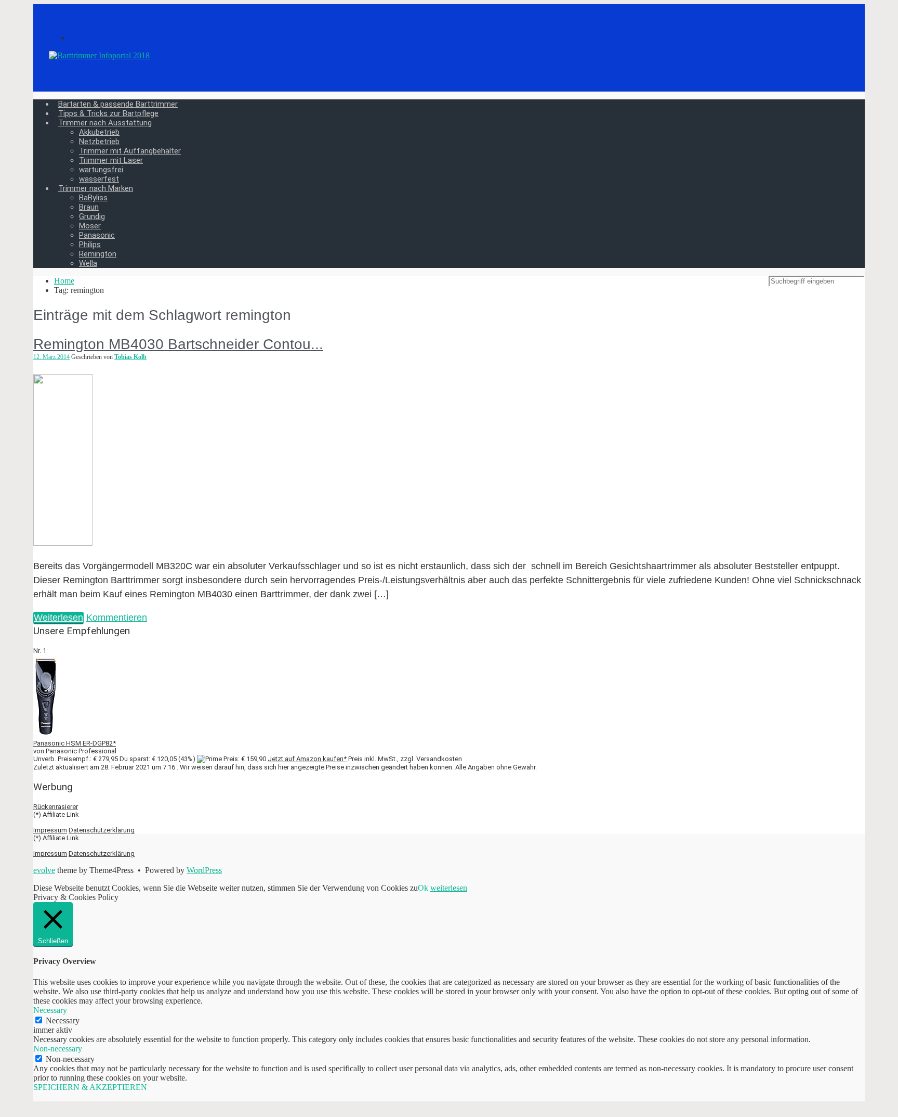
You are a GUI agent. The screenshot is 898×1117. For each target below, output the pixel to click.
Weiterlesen (58, 617)
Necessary (63, 1020)
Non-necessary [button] (57, 1048)
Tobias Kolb (130, 357)
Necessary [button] (50, 1010)
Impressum (50, 830)
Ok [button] (423, 887)
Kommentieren (116, 617)
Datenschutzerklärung (102, 830)
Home (64, 280)
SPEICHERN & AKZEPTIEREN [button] (90, 1087)
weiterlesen (448, 887)
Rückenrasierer (55, 807)
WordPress (204, 870)
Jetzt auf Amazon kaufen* (307, 759)
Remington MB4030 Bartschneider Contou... (178, 344)
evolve (44, 870)
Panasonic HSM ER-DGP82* (74, 743)
